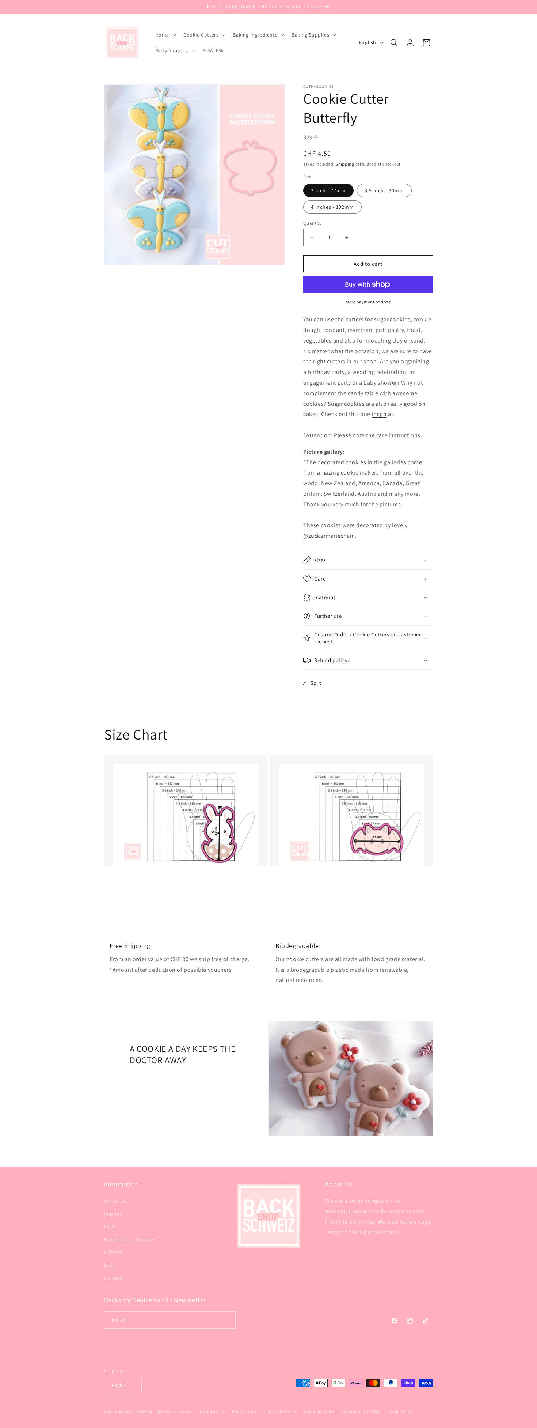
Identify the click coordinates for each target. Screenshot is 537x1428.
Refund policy (212, 1411)
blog (109, 1265)
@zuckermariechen (328, 536)
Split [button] (316, 683)
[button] (165, 34)
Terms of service (281, 1411)
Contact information (361, 1411)
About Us (115, 1201)
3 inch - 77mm (328, 190)
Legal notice (400, 1411)
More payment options (368, 302)
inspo (379, 414)
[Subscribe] (227, 1320)
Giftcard (113, 1252)
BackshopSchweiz (136, 1411)
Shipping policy (319, 1411)
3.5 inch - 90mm (384, 190)
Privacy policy (245, 1411)
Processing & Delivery (129, 1239)
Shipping (345, 164)
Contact (113, 1278)
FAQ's (110, 1226)
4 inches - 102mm (332, 207)
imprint (113, 1213)
